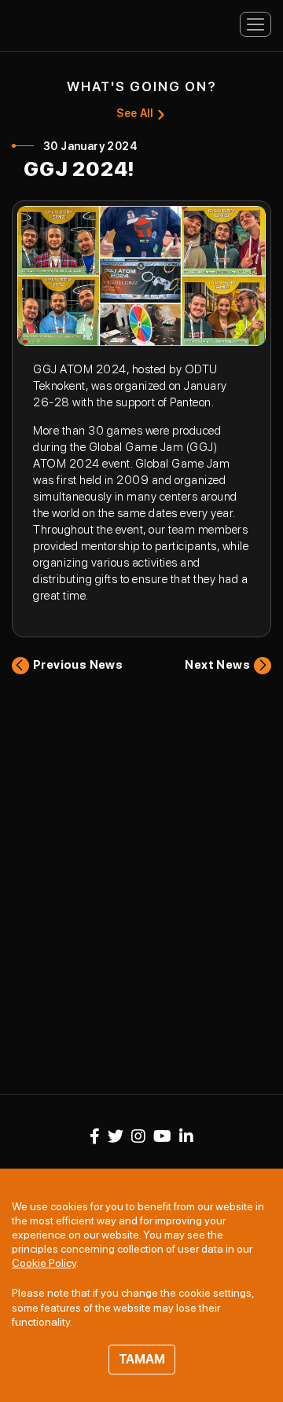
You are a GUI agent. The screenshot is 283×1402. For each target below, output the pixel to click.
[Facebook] (95, 1136)
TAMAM (142, 1359)
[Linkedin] (186, 1136)
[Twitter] (115, 1136)
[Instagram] (138, 1136)
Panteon (67, 23)
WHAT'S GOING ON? (142, 86)
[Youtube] (162, 1136)
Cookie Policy (44, 1263)
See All (134, 113)
